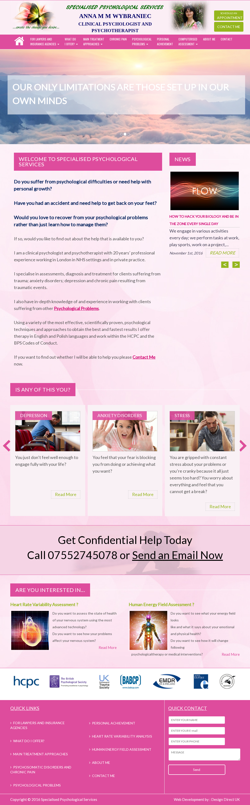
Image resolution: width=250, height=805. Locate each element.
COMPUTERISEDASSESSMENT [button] (187, 41)
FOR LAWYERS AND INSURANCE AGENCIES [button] (43, 41)
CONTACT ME (103, 776)
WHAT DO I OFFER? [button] (70, 41)
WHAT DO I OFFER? (28, 741)
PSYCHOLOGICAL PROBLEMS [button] (142, 41)
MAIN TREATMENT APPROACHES (40, 754)
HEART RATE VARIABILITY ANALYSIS (122, 736)
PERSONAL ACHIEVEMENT (165, 41)
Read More (65, 494)
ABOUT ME (209, 39)
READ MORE (222, 252)
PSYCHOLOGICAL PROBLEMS (37, 785)
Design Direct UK (225, 799)
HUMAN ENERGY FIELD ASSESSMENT (121, 749)
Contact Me (228, 27)
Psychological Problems (76, 308)
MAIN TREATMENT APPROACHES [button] (93, 41)
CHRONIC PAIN (118, 39)
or (171, 555)
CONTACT (226, 39)
